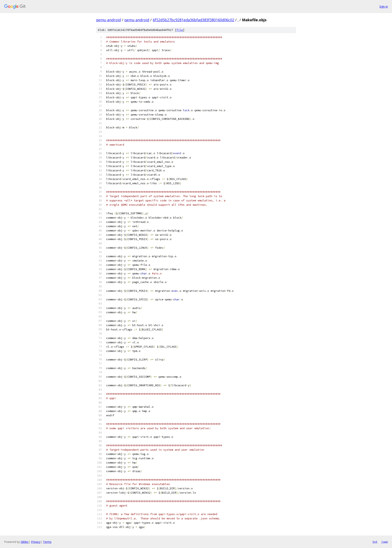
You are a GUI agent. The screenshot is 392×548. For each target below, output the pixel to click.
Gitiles (25, 542)
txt (374, 542)
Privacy (35, 542)
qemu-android (108, 19)
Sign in (383, 6)
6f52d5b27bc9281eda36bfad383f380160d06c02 (193, 19)
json (384, 542)
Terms (47, 542)
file (179, 30)
